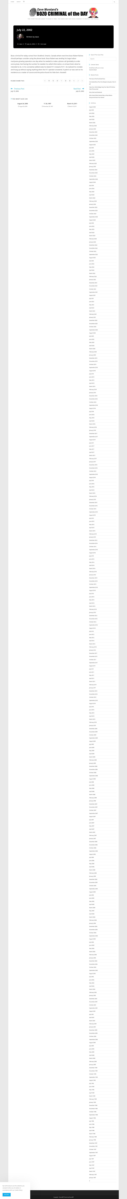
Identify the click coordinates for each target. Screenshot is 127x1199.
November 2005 (93, 882)
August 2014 (92, 553)
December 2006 (93, 841)
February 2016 (93, 496)
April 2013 (91, 603)
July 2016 (91, 480)
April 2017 (91, 452)
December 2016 (93, 465)
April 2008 (91, 791)
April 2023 (91, 232)
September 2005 (93, 888)
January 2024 (92, 204)
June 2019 (91, 377)
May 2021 (91, 305)
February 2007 (93, 835)
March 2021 (92, 311)
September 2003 (93, 936)
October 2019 (92, 364)
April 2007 (91, 829)
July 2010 (91, 706)
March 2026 (92, 122)
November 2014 (93, 543)
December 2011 (93, 653)
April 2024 (91, 195)
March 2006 (92, 870)
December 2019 (93, 358)
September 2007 (93, 813)
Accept (6, 1194)
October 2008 (92, 772)
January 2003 (92, 958)
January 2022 (92, 279)
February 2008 (93, 797)
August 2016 (92, 477)
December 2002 (93, 961)
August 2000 (92, 1042)
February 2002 (93, 992)
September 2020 (93, 330)
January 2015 (92, 537)
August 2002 (92, 973)
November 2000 (93, 1033)
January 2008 (92, 801)
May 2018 (91, 418)
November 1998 (93, 1108)
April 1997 (91, 1168)
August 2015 (92, 515)
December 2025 (93, 132)
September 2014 (93, 549)
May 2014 (91, 562)
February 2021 (93, 314)
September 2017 (93, 436)
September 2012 (93, 625)
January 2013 (92, 612)
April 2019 (91, 383)
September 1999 (93, 1077)
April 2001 (91, 1017)
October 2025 (92, 138)
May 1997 (91, 1165)
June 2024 (91, 188)
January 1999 (92, 1102)
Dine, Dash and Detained (95, 92)
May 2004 (91, 911)
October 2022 (92, 251)
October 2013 (92, 584)
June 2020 (91, 339)
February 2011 (93, 684)
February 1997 (93, 1174)
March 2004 (92, 917)
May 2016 (91, 487)
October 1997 (92, 1149)
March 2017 (92, 455)
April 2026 (91, 119)
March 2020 (92, 348)
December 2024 (93, 169)
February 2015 (93, 534)
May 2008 (91, 788)
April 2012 (91, 640)
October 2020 (92, 326)
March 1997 (92, 1171)
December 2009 (93, 728)
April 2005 (91, 904)
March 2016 (92, 493)
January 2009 (92, 763)
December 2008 (93, 766)
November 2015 (93, 505)
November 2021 (93, 286)
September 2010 (93, 700)
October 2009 (92, 735)
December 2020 (93, 320)
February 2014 (93, 571)
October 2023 (92, 213)
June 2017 (91, 446)
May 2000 (91, 1052)
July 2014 (91, 556)
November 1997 (93, 1146)
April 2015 (91, 527)
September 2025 (93, 141)
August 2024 (92, 182)
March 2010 (92, 719)
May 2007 (91, 826)
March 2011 (92, 681)
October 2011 (92, 659)
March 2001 (92, 1020)
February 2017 (93, 458)
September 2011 (93, 662)
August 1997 (92, 1155)
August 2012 (92, 628)
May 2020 (91, 342)
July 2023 (91, 223)
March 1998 (92, 1133)
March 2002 (92, 989)
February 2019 (93, 389)
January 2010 (92, 725)
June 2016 (91, 483)
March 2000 (92, 1058)
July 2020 (91, 336)
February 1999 (93, 1099)
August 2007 (92, 816)
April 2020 (91, 345)
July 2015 (91, 518)
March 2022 (92, 273)
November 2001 (93, 1002)
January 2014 (92, 575)
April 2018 (91, 421)
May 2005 (91, 901)
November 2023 (93, 210)
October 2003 (92, 933)
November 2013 (93, 581)
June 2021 (91, 301)
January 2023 (92, 242)
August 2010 (92, 703)
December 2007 (93, 804)
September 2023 (93, 217)
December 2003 (93, 926)
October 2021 (92, 289)
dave (37, 37)
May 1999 (91, 1089)
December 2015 (93, 502)
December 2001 (93, 998)
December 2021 (93, 283)
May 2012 (91, 637)
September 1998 (93, 1115)
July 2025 (91, 147)
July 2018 (91, 411)
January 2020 (92, 355)
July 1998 (91, 1121)
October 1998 (92, 1111)
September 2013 (93, 587)
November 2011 (93, 656)
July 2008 (91, 782)
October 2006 (92, 848)
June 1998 (91, 1124)
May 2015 (91, 524)
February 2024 (93, 201)
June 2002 (91, 980)
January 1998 (92, 1140)
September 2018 (93, 405)
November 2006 (93, 845)
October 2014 (92, 546)
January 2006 (92, 876)
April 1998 (91, 1130)
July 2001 (91, 1014)
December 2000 (93, 1030)
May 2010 (91, 713)
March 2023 (92, 235)
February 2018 (93, 427)
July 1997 (91, 1159)
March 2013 (92, 606)
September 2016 (93, 474)
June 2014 (91, 559)
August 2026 (92, 107)
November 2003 (93, 929)
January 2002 (92, 995)
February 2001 (93, 1024)
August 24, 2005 (22, 104)
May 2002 (91, 983)
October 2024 (92, 176)
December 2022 (93, 245)
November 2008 (93, 769)
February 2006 (93, 873)
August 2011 (92, 666)
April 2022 (91, 270)
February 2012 (93, 647)
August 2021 (92, 295)
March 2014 (92, 568)
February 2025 (93, 163)
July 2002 (91, 976)
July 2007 (91, 819)
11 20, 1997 (47, 104)
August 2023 (92, 220)
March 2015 (92, 531)
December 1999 (93, 1067)
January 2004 (92, 923)
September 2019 (93, 367)
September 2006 (93, 851)
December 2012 (93, 615)
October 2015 (92, 509)
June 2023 (91, 226)
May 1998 (91, 1127)
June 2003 (91, 945)
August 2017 (92, 439)
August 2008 (92, 779)
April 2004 (91, 914)
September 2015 (93, 512)
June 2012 (91, 634)
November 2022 (93, 248)
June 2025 (91, 151)
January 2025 (92, 166)
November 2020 (93, 323)
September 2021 (93, 292)
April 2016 (91, 490)
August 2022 (92, 257)
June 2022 (91, 264)
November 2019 (93, 361)
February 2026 (93, 125)
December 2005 (93, 879)
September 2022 (93, 254)
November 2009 (93, 732)
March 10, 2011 (72, 104)
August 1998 (92, 1118)
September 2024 (93, 179)
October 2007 (92, 810)
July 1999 (91, 1083)
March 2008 (92, 794)
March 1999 (92, 1096)
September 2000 (93, 1039)
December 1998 (93, 1105)
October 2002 (92, 967)
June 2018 (91, 414)
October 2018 (92, 402)
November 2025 (93, 135)
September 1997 (93, 1152)
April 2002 (91, 986)
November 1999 (93, 1071)
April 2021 (91, 308)
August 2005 (92, 892)
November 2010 (93, 694)
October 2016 (92, 471)
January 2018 (92, 430)
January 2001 (92, 1027)
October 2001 (92, 1005)
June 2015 (91, 521)
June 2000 (91, 1049)
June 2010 (91, 710)
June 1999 (91, 1086)
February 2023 (93, 239)
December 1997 (93, 1143)
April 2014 (91, 565)
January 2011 (92, 688)
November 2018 (93, 399)
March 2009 (92, 757)
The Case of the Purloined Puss (97, 79)
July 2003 (91, 942)
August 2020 (92, 333)
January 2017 (92, 461)
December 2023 (93, 207)
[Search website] (114, 2)
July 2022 (91, 261)
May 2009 (91, 750)
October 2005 (92, 885)
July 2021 (91, 298)
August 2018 (92, 408)
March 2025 (92, 160)
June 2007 (91, 823)
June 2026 (91, 113)
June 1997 (91, 1162)
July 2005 (91, 895)
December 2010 (93, 691)
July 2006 (91, 857)
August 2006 (92, 854)
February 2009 (93, 760)
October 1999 (92, 1074)
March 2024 (92, 198)
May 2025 (91, 154)
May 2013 (91, 600)
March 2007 (92, 832)
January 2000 (92, 1064)
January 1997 (92, 1177)
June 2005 (91, 898)
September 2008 (93, 775)
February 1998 (93, 1137)
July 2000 (91, 1046)
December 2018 (93, 396)
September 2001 (93, 1008)
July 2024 (91, 185)
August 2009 (92, 741)
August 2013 (92, 590)
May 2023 (91, 229)
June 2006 (91, 860)
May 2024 (91, 191)
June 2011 (91, 672)
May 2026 (91, 116)
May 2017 (91, 449)
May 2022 (91, 267)
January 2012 (92, 650)
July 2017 (91, 443)
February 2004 (93, 920)
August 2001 (92, 1011)
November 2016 (93, 468)
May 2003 (91, 948)
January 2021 (92, 317)
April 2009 (91, 753)
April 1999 (91, 1093)
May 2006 (91, 863)
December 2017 (93, 433)
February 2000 (93, 1061)
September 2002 (93, 970)
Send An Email (93, 70)
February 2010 (93, 722)
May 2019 (91, 380)
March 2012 (92, 644)
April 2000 (91, 1055)
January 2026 (92, 129)
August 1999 (92, 1080)
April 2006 (91, 866)
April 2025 (91, 157)
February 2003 (93, 954)
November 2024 (93, 173)
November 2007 (93, 807)
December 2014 (93, 540)
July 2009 (91, 744)
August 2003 (92, 939)
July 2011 (91, 669)
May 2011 (91, 675)
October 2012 (92, 622)
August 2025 (92, 144)
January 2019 (92, 392)
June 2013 (91, 597)
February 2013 (93, 609)
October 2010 (92, 697)
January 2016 (92, 499)
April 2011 (91, 678)
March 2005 (92, 907)
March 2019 (92, 386)
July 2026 (91, 110)
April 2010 (91, 716)
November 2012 (93, 619)
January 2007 (92, 838)
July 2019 (91, 374)
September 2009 (93, 738)
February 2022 (93, 276)
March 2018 (92, 424)
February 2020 (93, 352)
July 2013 (91, 593)
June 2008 (91, 785)
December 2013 (93, 578)
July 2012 (91, 631)
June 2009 (91, 747)
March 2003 (92, 951)
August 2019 (92, 370)
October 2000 (92, 1036)
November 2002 (93, 964)
